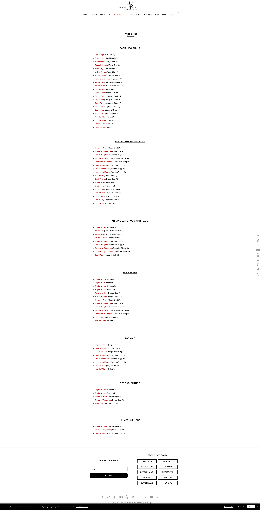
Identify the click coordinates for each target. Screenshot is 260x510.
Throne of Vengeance (103, 151)
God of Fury (99, 200)
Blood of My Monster (103, 165)
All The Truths (100, 234)
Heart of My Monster (103, 172)
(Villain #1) (111, 321)
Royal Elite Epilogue (102, 79)
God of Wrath (100, 193)
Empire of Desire (101, 227)
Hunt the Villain (100, 120)
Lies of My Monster (102, 169)
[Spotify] (258, 260)
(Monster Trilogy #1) (118, 433)
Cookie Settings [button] (229, 507)
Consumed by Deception (104, 162)
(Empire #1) (112, 279)
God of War (99, 255)
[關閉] (257, 506)
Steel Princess (100, 62)
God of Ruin (99, 196)
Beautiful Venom (101, 124)
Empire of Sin (100, 182)
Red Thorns (99, 176)
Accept (251, 507)
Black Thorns (100, 179)
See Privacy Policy (82, 507)
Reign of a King (101, 293)
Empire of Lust (100, 290)
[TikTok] (258, 240)
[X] (258, 274)
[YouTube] (151, 497)
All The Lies (99, 231)
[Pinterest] (258, 265)
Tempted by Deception (103, 158)
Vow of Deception (101, 155)
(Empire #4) (110, 290)
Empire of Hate (100, 286)
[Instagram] (258, 235)
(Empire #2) (110, 283)
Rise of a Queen (101, 296)
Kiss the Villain (100, 321)
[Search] (178, 12)
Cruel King (99, 55)
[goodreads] (258, 255)
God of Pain (99, 189)
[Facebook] (258, 245)
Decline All (241, 507)
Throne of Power (101, 148)
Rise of (97, 352)
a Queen (103, 352)
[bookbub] (258, 250)
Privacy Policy (144, 502)
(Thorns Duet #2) (111, 403)
